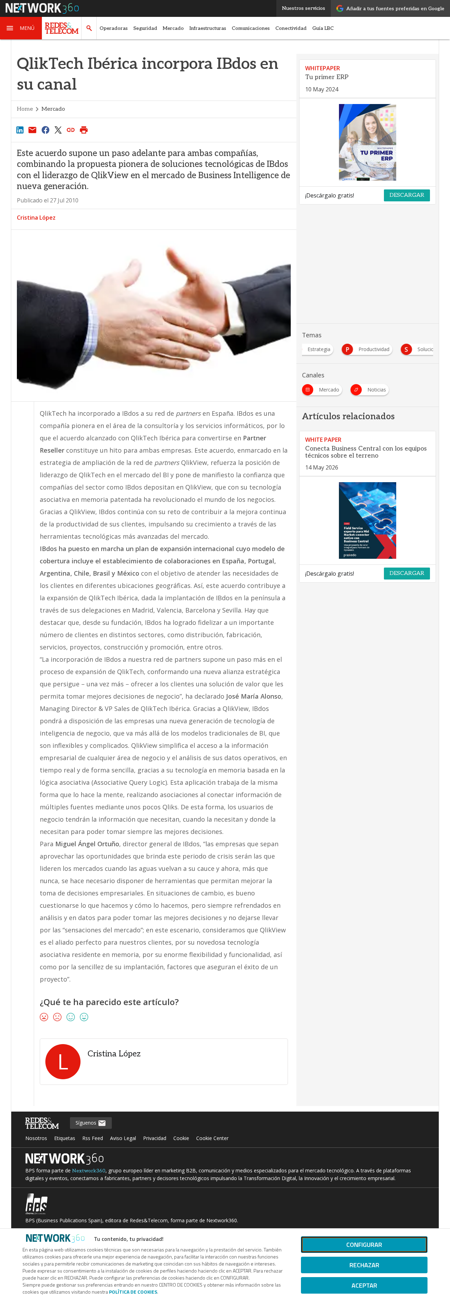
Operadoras (113, 28)
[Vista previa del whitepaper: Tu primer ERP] (368, 142)
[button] (21, 28)
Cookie (181, 1138)
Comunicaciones (251, 28)
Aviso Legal (123, 1138)
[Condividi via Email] (32, 129)
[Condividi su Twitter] (58, 129)
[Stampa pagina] (83, 129)
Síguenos (87, 1122)
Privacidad (154, 1138)
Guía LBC (323, 28)
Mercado (173, 28)
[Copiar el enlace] (71, 129)
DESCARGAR (407, 195)
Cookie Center (212, 1138)
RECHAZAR (364, 1265)
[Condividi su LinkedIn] (19, 129)
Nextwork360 (88, 1171)
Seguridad (145, 28)
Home (25, 109)
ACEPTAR (364, 1285)
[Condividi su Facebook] (45, 129)
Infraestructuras (207, 28)
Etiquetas (64, 1138)
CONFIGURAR (364, 1244)
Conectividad (291, 28)
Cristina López (36, 217)
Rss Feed (92, 1138)
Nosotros (36, 1138)
